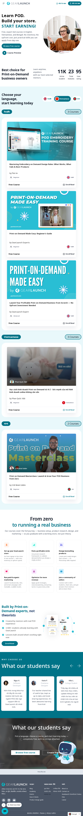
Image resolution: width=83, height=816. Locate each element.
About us (65, 788)
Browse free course (12, 46)
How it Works (34, 797)
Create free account (57, 752)
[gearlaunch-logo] (18, 3)
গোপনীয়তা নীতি (56, 788)
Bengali (74, 814)
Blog (31, 788)
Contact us (65, 791)
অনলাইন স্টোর (47, 791)
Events (32, 794)
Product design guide (36, 800)
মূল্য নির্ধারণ (46, 788)
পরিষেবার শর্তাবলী (57, 791)
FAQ (63, 797)
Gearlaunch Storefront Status (71, 794)
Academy (33, 791)
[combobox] (74, 814)
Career (64, 800)
